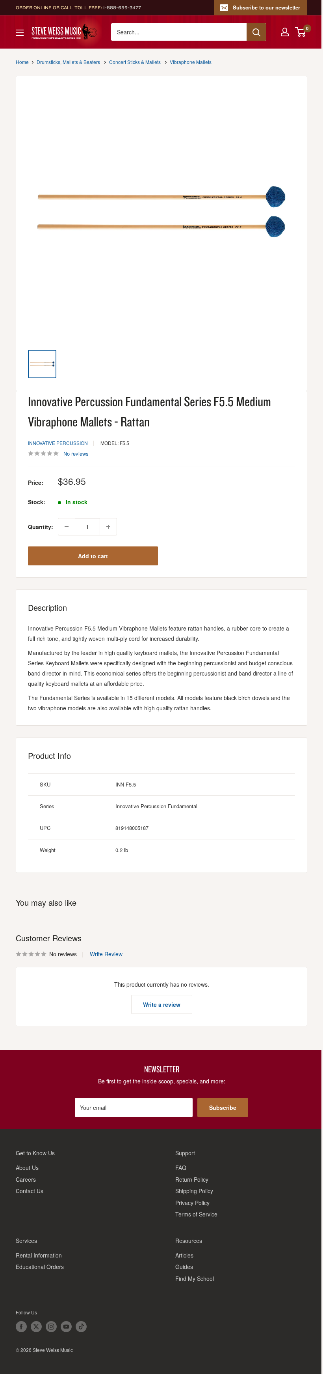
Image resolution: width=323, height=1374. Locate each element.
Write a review (161, 1004)
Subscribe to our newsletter (266, 7)
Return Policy (191, 1179)
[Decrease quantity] (66, 526)
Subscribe (222, 1107)
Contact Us (29, 1191)
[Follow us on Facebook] (21, 1326)
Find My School (194, 1278)
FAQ (180, 1167)
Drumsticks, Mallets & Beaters (68, 61)
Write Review (106, 954)
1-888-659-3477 (122, 7)
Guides (184, 1267)
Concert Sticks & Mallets (135, 61)
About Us (27, 1167)
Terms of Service (196, 1214)
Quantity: (40, 527)
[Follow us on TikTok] (81, 1326)
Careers (26, 1179)
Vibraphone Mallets (191, 61)
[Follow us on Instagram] (51, 1326)
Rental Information (39, 1255)
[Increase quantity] (108, 526)
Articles (184, 1255)
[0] (301, 32)
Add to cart (93, 556)
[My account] (285, 32)
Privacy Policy (192, 1203)
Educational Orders (40, 1267)
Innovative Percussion (58, 442)
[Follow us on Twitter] (36, 1326)
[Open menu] (20, 33)
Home (22, 61)
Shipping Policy (194, 1191)
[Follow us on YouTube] (66, 1326)
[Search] (256, 32)
